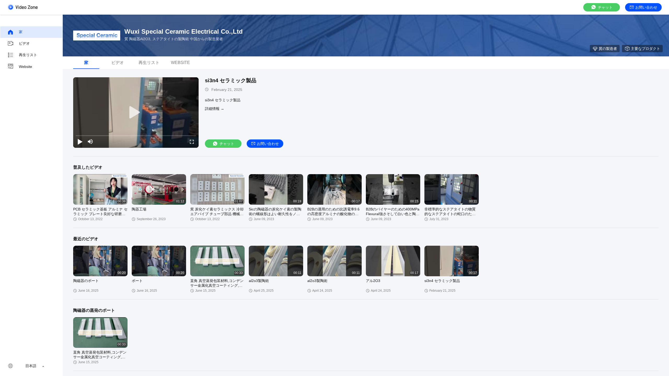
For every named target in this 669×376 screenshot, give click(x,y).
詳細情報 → (214, 109)
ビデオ (24, 43)
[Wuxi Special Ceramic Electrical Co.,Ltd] (96, 35)
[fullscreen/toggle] (192, 141)
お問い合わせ (646, 7)
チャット (605, 7)
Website (25, 66)
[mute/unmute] (90, 141)
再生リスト (28, 55)
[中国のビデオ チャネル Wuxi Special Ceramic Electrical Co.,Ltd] (22, 7)
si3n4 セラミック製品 (230, 80)
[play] (135, 112)
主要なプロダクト (645, 48)
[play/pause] (80, 141)
